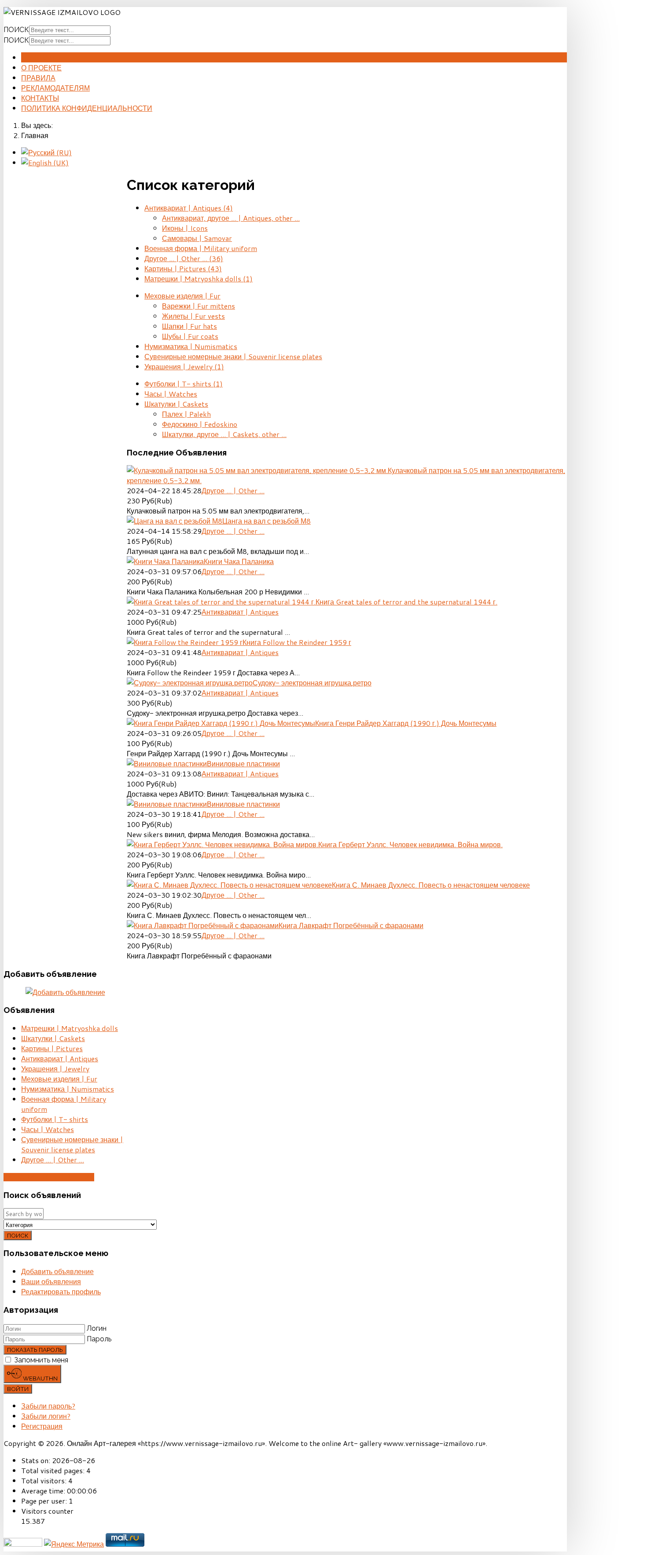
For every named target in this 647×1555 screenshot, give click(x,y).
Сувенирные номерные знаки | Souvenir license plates (233, 356)
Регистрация (41, 1426)
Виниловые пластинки (243, 763)
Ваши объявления (51, 1281)
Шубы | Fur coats (190, 336)
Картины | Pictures (183, 268)
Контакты (40, 98)
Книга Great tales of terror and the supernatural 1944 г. (406, 602)
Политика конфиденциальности (86, 108)
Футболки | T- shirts (183, 384)
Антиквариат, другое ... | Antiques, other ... (231, 218)
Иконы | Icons (185, 228)
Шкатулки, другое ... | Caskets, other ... (224, 434)
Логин (97, 1328)
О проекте (41, 67)
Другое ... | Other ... (183, 258)
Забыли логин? (45, 1416)
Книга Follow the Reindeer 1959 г (297, 642)
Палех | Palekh (186, 414)
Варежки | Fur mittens (198, 306)
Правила (38, 78)
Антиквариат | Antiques (188, 208)
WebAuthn (40, 1378)
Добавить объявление (49, 1177)
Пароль (99, 1339)
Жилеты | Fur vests (193, 316)
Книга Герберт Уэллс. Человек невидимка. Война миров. (410, 844)
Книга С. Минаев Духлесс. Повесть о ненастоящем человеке (431, 885)
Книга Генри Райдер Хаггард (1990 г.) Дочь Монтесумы (405, 723)
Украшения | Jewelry (184, 366)
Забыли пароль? (48, 1406)
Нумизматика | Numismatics (190, 346)
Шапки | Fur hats (189, 326)
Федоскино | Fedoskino (199, 424)
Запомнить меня (41, 1360)
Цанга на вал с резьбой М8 (266, 521)
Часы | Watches (170, 394)
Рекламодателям (55, 88)
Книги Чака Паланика (239, 561)
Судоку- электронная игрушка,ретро (312, 682)
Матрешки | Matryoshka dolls (198, 278)
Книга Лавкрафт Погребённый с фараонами (351, 925)
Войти (18, 1388)
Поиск (16, 29)
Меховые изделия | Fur (182, 296)
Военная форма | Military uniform (200, 248)
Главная (38, 57)
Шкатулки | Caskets (176, 404)
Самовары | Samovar (197, 238)
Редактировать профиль (61, 1291)
